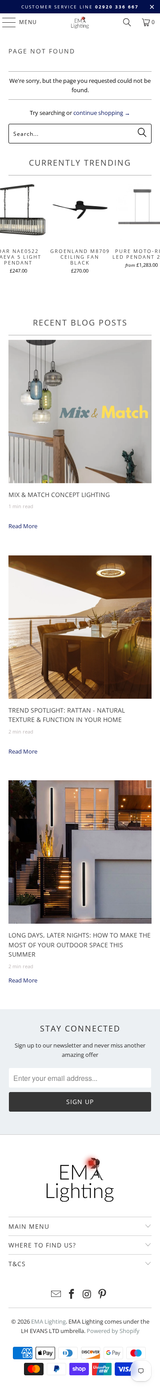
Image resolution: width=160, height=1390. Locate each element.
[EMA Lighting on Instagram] (87, 1294)
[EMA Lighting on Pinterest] (102, 1294)
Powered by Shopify (113, 1331)
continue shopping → (101, 113)
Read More (22, 526)
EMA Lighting (48, 1321)
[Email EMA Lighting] (56, 1294)
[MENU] (4, 22)
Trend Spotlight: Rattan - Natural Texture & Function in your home (66, 715)
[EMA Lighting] (80, 22)
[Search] (127, 22)
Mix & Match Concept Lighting (59, 494)
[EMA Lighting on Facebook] (72, 1294)
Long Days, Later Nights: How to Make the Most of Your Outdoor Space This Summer (79, 944)
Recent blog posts (80, 322)
